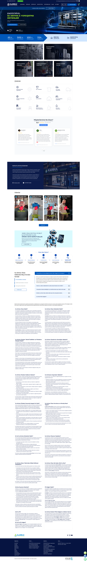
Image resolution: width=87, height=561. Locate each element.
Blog (53, 4)
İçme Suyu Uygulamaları (48, 553)
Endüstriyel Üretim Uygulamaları (49, 543)
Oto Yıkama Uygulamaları (48, 545)
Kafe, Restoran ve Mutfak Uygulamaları (48, 552)
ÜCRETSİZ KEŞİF (23, 24)
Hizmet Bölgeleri (17, 553)
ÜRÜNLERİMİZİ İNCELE (13, 24)
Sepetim (15, 551)
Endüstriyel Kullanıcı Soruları (22, 282)
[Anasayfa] (12, 4)
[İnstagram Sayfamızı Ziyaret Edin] (77, 1)
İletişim (57, 4)
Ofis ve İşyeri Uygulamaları (48, 550)
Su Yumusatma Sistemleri (33, 544)
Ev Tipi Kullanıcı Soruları (21, 279)
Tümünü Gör (43, 225)
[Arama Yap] (62, 5)
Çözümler (33, 4)
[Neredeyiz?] (65, 5)
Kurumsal (22, 4)
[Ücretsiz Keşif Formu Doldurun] (85, 553)
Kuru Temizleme (46, 544)
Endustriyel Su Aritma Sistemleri (34, 543)
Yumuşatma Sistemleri (20, 285)
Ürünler (28, 4)
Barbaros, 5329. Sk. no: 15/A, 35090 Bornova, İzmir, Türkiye (64, 544)
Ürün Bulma (16, 552)
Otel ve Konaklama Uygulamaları (49, 549)
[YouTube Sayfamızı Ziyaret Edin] (79, 1)
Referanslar (47, 4)
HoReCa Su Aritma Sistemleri (34, 546)
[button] (43, 150)
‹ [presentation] (42, 149)
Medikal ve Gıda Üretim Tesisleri (49, 546)
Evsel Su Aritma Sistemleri (33, 545)
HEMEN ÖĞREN (26, 244)
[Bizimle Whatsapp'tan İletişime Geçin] (85, 559)
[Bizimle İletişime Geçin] (85, 556)
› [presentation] (44, 149)
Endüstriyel (40, 4)
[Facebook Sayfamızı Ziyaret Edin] (67, 535)
